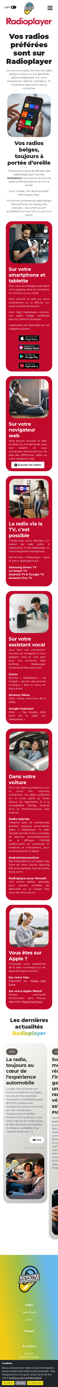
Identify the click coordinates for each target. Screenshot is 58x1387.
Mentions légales (29, 1357)
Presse (29, 1331)
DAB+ (29, 1319)
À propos (29, 1346)
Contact (29, 1353)
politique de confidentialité (25, 1377)
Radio (29, 1305)
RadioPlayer (29, 1312)
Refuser (20, 1383)
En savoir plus (35, 1383)
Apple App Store (32, 1001)
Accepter (8, 1383)
